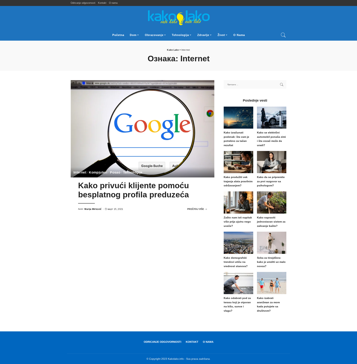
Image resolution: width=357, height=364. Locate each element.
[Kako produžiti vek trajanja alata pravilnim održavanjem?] (238, 162)
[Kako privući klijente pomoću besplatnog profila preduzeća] (142, 128)
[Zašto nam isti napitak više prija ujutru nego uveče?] (238, 202)
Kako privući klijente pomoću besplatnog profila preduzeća (133, 190)
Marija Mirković (93, 209)
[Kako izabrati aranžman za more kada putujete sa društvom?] (271, 283)
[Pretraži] (283, 35)
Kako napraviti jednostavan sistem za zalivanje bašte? (271, 221)
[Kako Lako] (179, 18)
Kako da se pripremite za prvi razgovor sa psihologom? (271, 181)
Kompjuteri (98, 172)
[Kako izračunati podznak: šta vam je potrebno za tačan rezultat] (238, 118)
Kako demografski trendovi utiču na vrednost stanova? (236, 262)
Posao (115, 172)
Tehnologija (132, 172)
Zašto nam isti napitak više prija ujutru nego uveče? (238, 221)
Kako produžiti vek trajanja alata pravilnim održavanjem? (238, 181)
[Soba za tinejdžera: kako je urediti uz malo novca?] (271, 243)
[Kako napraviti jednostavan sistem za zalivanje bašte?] (271, 202)
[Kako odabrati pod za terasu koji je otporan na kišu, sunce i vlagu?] (238, 283)
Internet (79, 172)
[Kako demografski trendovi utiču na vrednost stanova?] (238, 243)
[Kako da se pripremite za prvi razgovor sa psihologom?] (271, 162)
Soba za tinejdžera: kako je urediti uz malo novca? (271, 262)
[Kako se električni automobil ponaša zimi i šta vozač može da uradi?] (271, 118)
